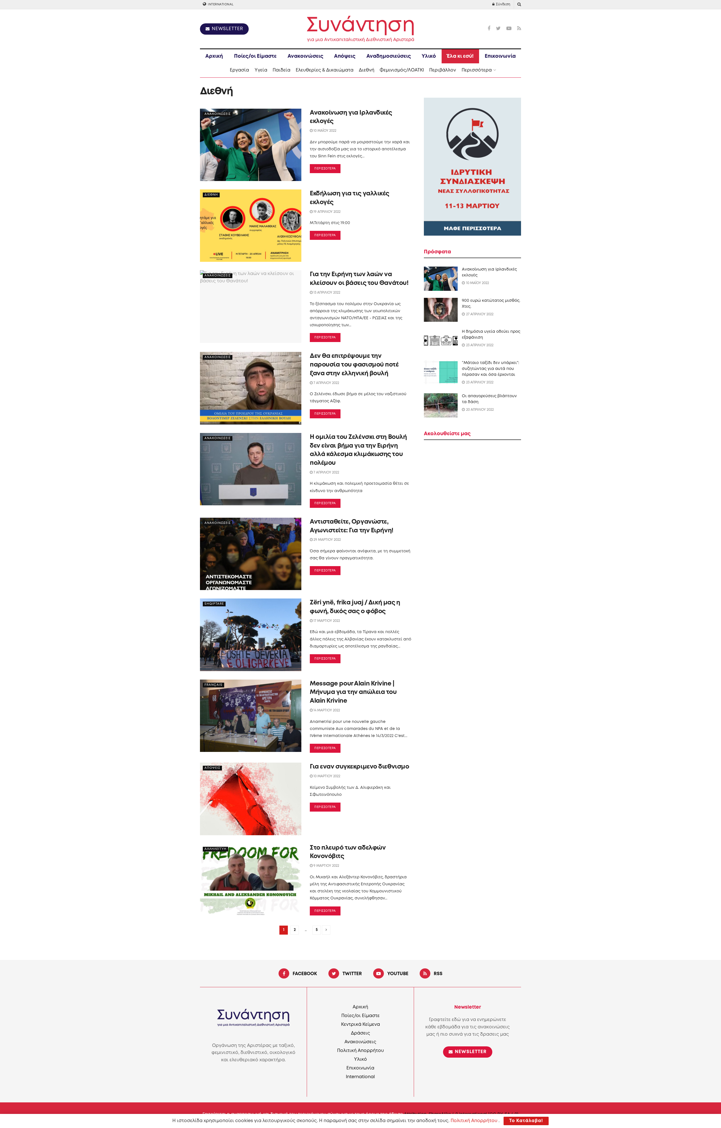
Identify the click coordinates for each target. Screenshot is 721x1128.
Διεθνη (211, 194)
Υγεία (261, 70)
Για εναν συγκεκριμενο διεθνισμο (359, 767)
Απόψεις (344, 56)
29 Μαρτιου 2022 (327, 539)
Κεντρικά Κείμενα (360, 1024)
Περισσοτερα (325, 168)
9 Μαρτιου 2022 (326, 865)
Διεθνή (366, 70)
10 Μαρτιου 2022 (326, 776)
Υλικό (429, 56)
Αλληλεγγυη (215, 849)
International (220, 4)
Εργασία (239, 70)
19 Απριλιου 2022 (327, 211)
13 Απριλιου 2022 (326, 292)
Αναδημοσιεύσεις (388, 56)
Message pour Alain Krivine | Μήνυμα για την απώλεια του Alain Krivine (353, 692)
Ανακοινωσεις (217, 114)
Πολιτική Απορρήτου (360, 1051)
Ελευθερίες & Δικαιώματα (324, 70)
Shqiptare (214, 603)
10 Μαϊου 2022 (324, 130)
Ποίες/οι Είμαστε (255, 56)
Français (213, 684)
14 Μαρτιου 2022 (326, 710)
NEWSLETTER (226, 29)
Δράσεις (360, 1033)
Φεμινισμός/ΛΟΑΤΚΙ (402, 70)
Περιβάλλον (442, 70)
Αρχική (214, 56)
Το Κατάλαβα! (526, 1121)
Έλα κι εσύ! (460, 56)
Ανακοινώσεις (305, 56)
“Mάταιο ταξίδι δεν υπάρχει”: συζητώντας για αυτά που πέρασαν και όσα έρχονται (490, 368)
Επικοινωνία (500, 56)
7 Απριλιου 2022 (326, 383)
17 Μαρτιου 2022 (326, 620)
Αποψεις (212, 768)
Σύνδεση (502, 4)
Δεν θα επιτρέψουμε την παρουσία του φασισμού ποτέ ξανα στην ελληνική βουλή (354, 364)
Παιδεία (281, 70)
